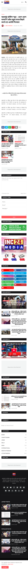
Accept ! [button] (5, 567)
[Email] (16, 127)
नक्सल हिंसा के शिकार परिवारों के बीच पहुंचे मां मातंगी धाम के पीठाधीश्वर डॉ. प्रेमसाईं (7, 145)
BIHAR (14, 434)
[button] (2, 2)
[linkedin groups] (15, 491)
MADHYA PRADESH (14, 450)
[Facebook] (2, 127)
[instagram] (14, 487)
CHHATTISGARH (14, 437)
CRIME (14, 440)
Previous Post (5, 193)
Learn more (10, 564)
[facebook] (4, 487)
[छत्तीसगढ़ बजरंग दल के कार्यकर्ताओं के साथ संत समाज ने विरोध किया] (5, 398)
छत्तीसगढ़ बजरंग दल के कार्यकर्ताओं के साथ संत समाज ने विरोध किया (20, 145)
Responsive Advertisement (14, 9)
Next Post (23, 193)
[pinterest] (17, 487)
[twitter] (7, 487)
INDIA (14, 445)
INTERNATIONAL (14, 448)
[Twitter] (6, 127)
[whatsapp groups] (19, 491)
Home (2, 14)
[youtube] (10, 487)
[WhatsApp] (9, 127)
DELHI (14, 442)
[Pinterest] (13, 127)
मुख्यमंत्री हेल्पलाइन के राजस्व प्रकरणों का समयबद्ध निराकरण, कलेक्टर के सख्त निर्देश (7, 161)
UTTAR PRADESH (14, 453)
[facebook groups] (9, 491)
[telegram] (6, 491)
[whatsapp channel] (12, 491)
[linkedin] (20, 487)
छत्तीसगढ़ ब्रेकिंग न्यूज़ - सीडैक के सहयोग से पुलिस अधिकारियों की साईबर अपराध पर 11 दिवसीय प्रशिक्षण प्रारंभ (18, 313)
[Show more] (19, 127)
